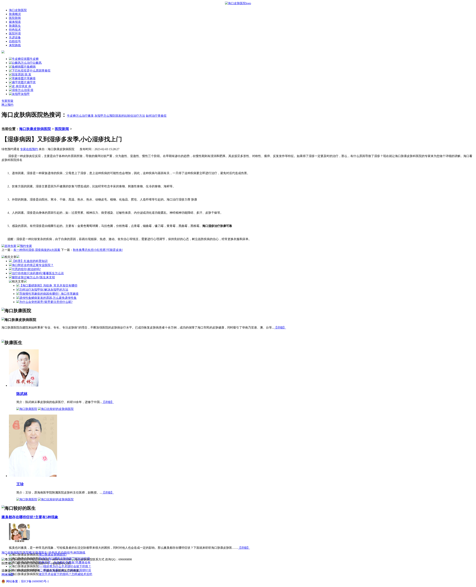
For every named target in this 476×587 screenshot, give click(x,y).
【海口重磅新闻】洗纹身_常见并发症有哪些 (48, 285)
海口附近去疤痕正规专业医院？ (33, 265)
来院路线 (15, 45)
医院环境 (15, 33)
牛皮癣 (34, 58)
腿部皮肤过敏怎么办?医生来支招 (33, 277)
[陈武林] (24, 385)
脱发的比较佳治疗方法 (130, 115)
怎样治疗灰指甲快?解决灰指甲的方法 (43, 289)
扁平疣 (31, 82)
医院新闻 (15, 18)
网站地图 (7, 574)
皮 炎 (28, 86)
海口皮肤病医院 (11, 552)
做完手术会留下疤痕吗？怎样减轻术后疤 (65, 574)
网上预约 (7, 104)
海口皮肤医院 (18, 10)
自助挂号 (15, 41)
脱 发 (27, 74)
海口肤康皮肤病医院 (35, 129)
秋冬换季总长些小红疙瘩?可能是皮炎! (98, 249)
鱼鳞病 (31, 66)
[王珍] (33, 476)
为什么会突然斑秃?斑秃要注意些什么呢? (46, 301)
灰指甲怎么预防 (104, 115)
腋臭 (91, 115)
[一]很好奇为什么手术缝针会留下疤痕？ (65, 566)
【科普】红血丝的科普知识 (30, 261)
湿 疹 (30, 90)
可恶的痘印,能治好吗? (26, 269)
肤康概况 (15, 14)
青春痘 (46, 70)
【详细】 (280, 327)
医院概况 (29, 552)
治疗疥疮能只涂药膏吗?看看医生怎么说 (38, 273)
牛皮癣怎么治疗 (77, 115)
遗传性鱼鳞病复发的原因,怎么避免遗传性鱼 (48, 297)
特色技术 (15, 29)
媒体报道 (15, 21)
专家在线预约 (29, 149)
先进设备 (15, 37)
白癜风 (37, 62)
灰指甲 (25, 94)
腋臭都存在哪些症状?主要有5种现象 (29, 517)
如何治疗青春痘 (156, 115)
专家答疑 (7, 100)
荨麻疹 (31, 78)
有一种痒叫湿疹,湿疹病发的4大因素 (36, 249)
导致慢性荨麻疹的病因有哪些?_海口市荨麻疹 (49, 293)
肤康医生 (15, 25)
